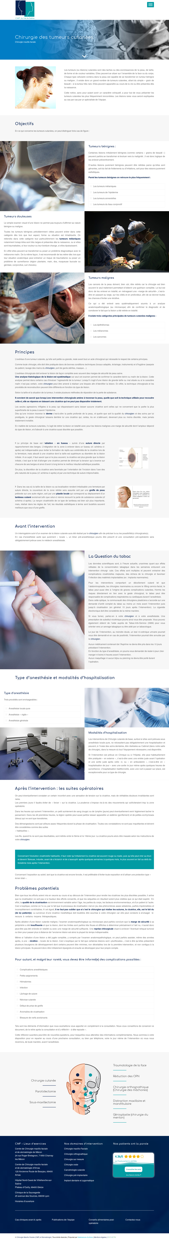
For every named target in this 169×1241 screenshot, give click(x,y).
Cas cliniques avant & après (28, 1219)
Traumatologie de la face (129, 1065)
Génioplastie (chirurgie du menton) (130, 1116)
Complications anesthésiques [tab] (34, 969)
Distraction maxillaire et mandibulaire (129, 1102)
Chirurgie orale (71, 1164)
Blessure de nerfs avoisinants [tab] (33, 1017)
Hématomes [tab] (25, 981)
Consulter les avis (133, 1169)
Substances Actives (85, 1237)
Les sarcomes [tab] (99, 336)
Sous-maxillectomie (42, 1102)
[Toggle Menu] (150, 4)
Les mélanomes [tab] (100, 330)
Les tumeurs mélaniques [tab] (104, 186)
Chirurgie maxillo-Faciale (76, 1148)
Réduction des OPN (126, 1076)
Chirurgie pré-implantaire (76, 1175)
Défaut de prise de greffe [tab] (31, 1005)
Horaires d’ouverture (24, 1201)
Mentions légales (100, 1237)
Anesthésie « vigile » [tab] (18, 714)
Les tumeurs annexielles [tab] (104, 198)
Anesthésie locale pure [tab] (19, 708)
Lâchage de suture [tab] (28, 993)
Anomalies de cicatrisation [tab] (32, 1011)
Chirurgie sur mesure (74, 1159)
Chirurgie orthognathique (76, 1153)
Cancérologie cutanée (74, 1169)
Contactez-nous (132, 1219)
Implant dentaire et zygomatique (79, 1180)
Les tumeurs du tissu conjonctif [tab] (107, 204)
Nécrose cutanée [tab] (28, 999)
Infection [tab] (24, 987)
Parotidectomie (45, 1091)
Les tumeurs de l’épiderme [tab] (105, 192)
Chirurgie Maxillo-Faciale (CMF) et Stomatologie (34, 1237)
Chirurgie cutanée (43, 1080)
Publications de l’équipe (63, 1219)
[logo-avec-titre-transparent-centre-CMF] (25, 10)
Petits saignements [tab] (29, 975)
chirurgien (50, 367)
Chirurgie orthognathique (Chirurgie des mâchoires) (131, 1089)
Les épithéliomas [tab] (101, 324)
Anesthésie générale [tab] (18, 720)
